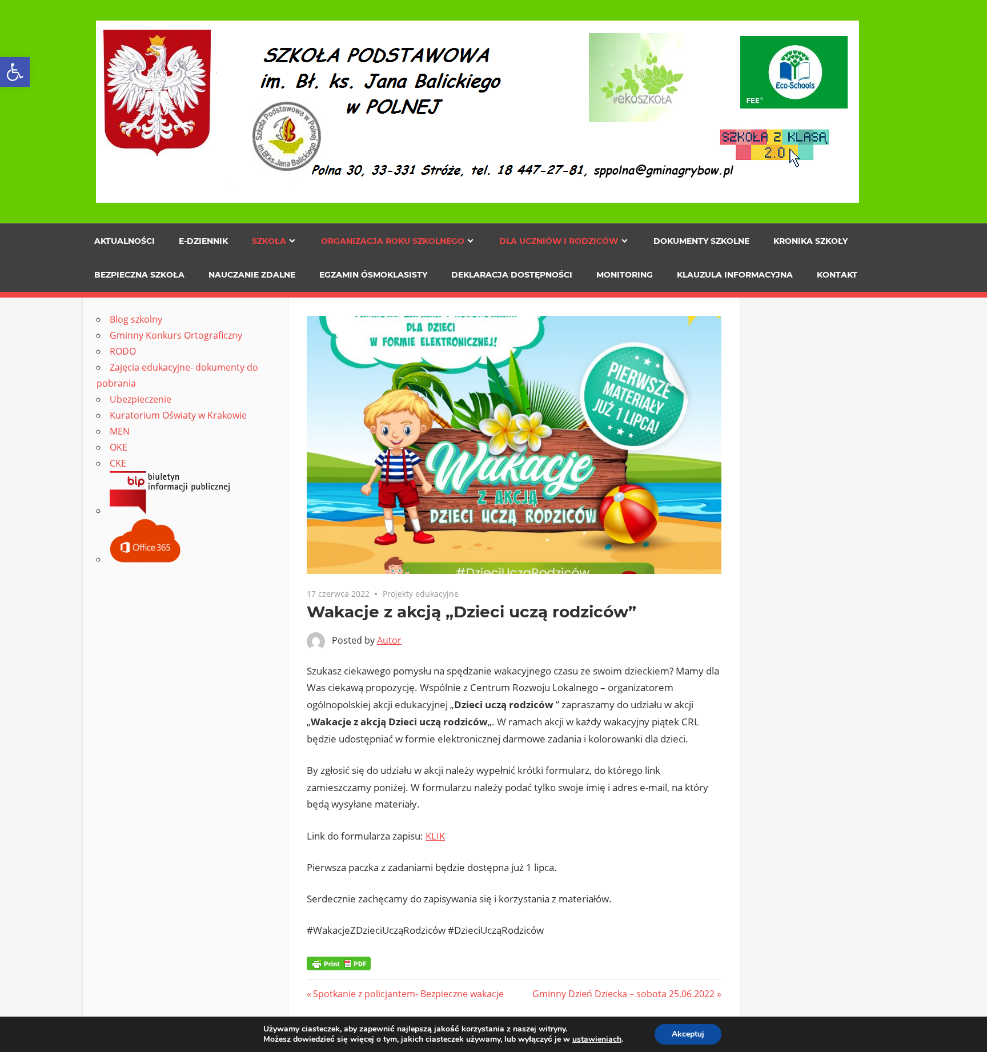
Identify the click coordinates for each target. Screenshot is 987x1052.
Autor (389, 640)
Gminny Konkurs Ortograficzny (176, 335)
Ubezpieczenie (140, 399)
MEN (120, 431)
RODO (123, 351)
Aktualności (124, 241)
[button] (15, 72)
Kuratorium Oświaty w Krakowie (178, 415)
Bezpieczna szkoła (139, 275)
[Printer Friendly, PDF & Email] (339, 962)
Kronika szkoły (810, 241)
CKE (118, 463)
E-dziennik (203, 241)
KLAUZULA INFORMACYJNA (735, 275)
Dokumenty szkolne (701, 241)
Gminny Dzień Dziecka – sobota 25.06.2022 (623, 993)
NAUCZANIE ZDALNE (251, 275)
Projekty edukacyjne (421, 593)
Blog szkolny (136, 319)
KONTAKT (837, 275)
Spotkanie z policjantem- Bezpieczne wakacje (408, 993)
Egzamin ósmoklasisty (373, 275)
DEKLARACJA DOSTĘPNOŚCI (511, 275)
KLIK (435, 835)
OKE (118, 447)
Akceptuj (688, 1034)
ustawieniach (596, 1039)
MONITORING (624, 275)
